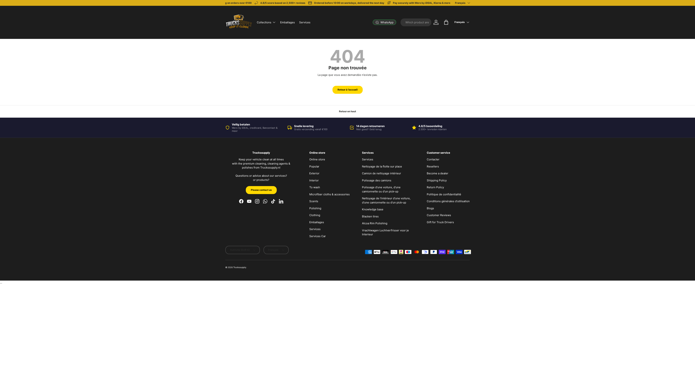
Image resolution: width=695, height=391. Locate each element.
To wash (314, 187)
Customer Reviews (439, 215)
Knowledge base (372, 209)
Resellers (433, 166)
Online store (317, 159)
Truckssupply (239, 267)
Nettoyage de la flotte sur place (382, 166)
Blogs (430, 208)
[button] (446, 22)
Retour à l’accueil (348, 89)
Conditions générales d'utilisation (448, 201)
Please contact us (261, 189)
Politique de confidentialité (444, 194)
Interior (314, 180)
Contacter (433, 159)
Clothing (314, 215)
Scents (313, 201)
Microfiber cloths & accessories (329, 194)
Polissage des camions (376, 180)
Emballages (287, 22)
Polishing (315, 208)
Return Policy (435, 187)
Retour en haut (347, 111)
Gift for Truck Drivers (440, 222)
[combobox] (416, 22)
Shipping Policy (437, 180)
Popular (314, 166)
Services (304, 22)
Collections (264, 22)
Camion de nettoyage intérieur (381, 173)
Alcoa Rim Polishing (374, 223)
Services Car (317, 236)
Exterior (314, 173)
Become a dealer (437, 173)
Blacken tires (370, 216)
